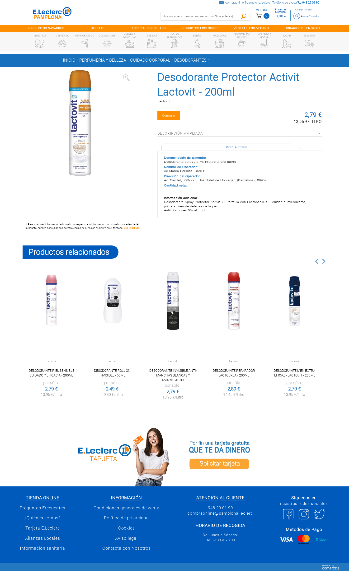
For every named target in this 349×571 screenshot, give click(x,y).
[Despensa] (62, 43)
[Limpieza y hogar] (264, 43)
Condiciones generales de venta (127, 508)
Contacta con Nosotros (126, 548)
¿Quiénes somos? (42, 518)
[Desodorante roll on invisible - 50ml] (112, 301)
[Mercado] (40, 43)
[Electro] (309, 43)
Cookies (126, 528)
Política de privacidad (126, 518)
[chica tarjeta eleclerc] (97, 456)
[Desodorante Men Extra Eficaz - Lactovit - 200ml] (294, 301)
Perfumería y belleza (102, 60)
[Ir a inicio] (52, 14)
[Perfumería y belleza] (242, 43)
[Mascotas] (219, 43)
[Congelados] (107, 43)
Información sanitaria (42, 548)
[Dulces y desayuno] (130, 43)
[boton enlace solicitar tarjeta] (251, 456)
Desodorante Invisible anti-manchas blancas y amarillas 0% (173, 375)
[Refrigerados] (85, 43)
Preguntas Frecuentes (42, 508)
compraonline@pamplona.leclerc (247, 2)
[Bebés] (197, 43)
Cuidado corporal (150, 60)
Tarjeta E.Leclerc (42, 528)
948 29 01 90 (131, 228)
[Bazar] (287, 43)
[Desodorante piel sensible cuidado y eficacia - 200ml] (51, 301)
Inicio (69, 60)
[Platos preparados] (174, 43)
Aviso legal (126, 538)
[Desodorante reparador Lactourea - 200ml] (234, 301)
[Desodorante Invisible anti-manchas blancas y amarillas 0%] (173, 301)
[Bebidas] (152, 43)
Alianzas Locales (42, 538)
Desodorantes (190, 60)
